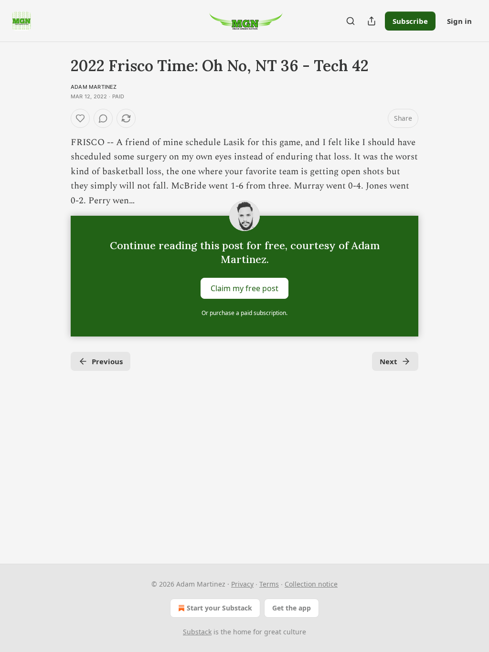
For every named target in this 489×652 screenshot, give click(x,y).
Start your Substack (219, 607)
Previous (107, 361)
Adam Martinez (94, 87)
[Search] (350, 21)
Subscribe (410, 21)
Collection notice (311, 584)
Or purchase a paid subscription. (244, 313)
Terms (269, 584)
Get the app (291, 607)
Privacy (242, 584)
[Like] (80, 118)
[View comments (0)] (103, 118)
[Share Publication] (371, 21)
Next (388, 361)
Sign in (459, 21)
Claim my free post (244, 288)
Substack (197, 631)
